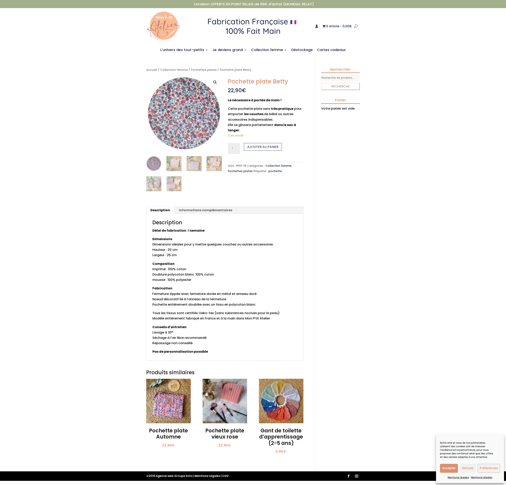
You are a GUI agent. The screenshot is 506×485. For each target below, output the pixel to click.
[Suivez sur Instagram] (356, 476)
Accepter (449, 468)
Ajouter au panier (262, 147)
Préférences (489, 468)
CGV (225, 476)
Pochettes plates (204, 70)
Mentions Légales (458, 477)
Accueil (151, 70)
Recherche (340, 86)
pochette (275, 171)
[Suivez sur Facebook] (349, 476)
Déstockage (302, 50)
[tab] (160, 210)
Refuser (468, 468)
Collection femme (267, 50)
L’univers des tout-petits (182, 50)
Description (160, 210)
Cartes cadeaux (331, 50)
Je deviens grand (227, 50)
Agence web (165, 476)
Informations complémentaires (205, 210)
